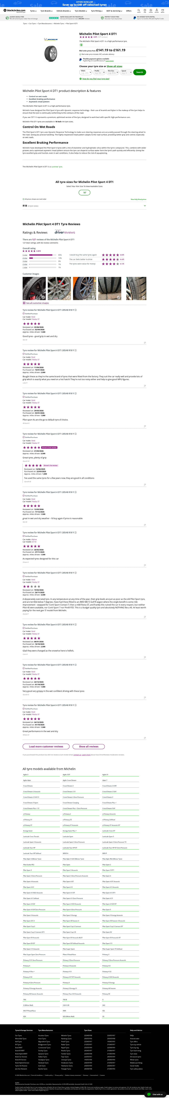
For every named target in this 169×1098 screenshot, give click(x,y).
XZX (24, 1016)
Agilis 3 (25, 775)
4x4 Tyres (18, 1042)
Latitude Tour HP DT (70, 848)
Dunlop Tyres (43, 1051)
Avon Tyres (42, 1039)
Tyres (32, 11)
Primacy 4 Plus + (29, 971)
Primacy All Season (109, 988)
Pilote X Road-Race (69, 954)
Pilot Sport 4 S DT (69, 893)
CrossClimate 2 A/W (109, 786)
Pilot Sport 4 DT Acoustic (111, 881)
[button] (139, 11)
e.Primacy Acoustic (109, 814)
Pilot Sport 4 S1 (107, 898)
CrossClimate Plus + (109, 803)
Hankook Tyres (43, 1063)
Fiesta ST (35, 319)
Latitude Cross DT (108, 831)
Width (83, 71)
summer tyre (56, 166)
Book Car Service (21, 1057)
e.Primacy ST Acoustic (70, 825)
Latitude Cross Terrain (31, 836)
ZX (103, 1016)
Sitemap (85, 1075)
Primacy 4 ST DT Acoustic (72, 977)
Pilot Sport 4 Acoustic (30, 881)
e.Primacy (26, 814)
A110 (34, 542)
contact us (77, 755)
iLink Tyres (42, 1066)
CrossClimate (28, 786)
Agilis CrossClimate (69, 780)
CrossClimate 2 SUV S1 (31, 797)
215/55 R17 (88, 1045)
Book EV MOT (19, 1051)
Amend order (134, 1039)
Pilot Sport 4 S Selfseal (31, 898)
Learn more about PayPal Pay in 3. (38, 1090)
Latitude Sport (68, 836)
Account (157, 12)
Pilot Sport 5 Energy (70, 915)
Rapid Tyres (65, 1048)
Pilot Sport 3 (27, 870)
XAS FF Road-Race (29, 1011)
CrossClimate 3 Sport (30, 803)
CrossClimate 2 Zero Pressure (73, 797)
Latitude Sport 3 (108, 836)
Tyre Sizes (88, 1030)
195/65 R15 (111, 1042)
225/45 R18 (88, 1054)
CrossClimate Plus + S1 (31, 808)
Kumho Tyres (42, 1069)
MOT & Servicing (113, 11)
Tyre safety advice (136, 1069)
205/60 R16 (111, 1060)
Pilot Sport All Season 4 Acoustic (113, 921)
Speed (124, 71)
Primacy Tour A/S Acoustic (72, 994)
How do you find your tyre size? (95, 79)
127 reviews (102, 37)
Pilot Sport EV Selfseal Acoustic (73, 943)
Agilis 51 (105, 775)
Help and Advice (136, 1030)
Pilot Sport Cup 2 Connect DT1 (34, 932)
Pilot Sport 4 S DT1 (108, 893)
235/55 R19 (88, 1066)
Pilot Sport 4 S (68, 887)
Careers (102, 1075)
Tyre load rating (135, 1051)
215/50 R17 (111, 1063)
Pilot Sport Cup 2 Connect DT (112, 926)
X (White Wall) (28, 1005)
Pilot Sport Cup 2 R (69, 932)
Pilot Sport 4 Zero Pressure (72, 910)
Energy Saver (28, 831)
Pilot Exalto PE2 (28, 865)
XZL (103, 1011)
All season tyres (135, 1057)
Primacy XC (106, 994)
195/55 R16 (88, 1060)
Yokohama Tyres (67, 1066)
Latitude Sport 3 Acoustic (32, 842)
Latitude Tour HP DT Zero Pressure (114, 848)
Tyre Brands (46, 11)
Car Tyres (32, 23)
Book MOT (18, 1048)
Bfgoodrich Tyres (44, 1042)
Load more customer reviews (46, 746)
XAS (103, 1005)
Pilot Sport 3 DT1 (108, 870)
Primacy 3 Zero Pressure (71, 960)
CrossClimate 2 (68, 786)
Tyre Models (80, 11)
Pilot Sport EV (107, 932)
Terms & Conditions (37, 1075)
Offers (128, 11)
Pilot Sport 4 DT (68, 881)
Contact (151, 12)
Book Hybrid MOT (21, 1054)
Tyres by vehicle (135, 1045)
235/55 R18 (111, 1039)
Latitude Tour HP (29, 848)
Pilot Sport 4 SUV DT (109, 904)
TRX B (65, 1000)
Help (145, 12)
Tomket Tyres (66, 1054)
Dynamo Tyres (43, 1054)
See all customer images (37, 303)
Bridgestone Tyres (44, 1045)
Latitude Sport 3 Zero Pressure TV (114, 842)
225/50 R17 (88, 1057)
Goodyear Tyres (43, 1060)
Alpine (34, 539)
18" (84, 192)
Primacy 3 (105, 954)
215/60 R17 (111, 1051)
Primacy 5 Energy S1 (70, 988)
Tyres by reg (134, 1048)
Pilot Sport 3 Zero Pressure (32, 876)
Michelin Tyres (59, 23)
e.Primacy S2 (67, 820)
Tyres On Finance (21, 1066)
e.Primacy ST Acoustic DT (111, 825)
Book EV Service (20, 1060)
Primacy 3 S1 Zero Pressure (32, 960)
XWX (64, 1011)
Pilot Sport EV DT (29, 943)
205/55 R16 (88, 1039)
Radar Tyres (65, 1045)
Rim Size (111, 71)
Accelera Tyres (43, 1035)
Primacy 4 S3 (27, 977)
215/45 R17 (111, 1045)
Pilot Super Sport (69, 949)
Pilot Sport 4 (106, 876)
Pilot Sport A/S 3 (29, 921)
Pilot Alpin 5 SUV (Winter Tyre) (73, 859)
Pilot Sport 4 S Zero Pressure (73, 898)
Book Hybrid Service (22, 1063)
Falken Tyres (42, 1057)
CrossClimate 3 (107, 797)
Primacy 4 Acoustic (69, 966)
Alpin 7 (104, 780)
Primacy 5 (66, 983)
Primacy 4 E (106, 966)
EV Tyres (18, 1045)
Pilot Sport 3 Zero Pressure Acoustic (75, 876)
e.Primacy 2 (67, 814)
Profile (97, 71)
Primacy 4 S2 (106, 971)
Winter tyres (134, 1060)
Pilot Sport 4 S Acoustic (110, 887)
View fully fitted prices (138, 199)
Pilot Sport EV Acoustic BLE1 (73, 938)
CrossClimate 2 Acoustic (31, 791)
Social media (134, 1066)
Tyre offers (134, 1042)
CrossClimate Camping (71, 803)
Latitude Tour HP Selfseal (32, 853)
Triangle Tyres (66, 1069)
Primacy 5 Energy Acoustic (32, 988)
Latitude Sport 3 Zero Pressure (74, 842)
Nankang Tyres (66, 1039)
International (94, 1075)
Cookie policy (49, 1075)
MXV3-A (65, 853)
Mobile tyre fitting (136, 1063)
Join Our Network (21, 1069)
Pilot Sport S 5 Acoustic (31, 949)
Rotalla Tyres (65, 1051)
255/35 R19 (88, 1048)
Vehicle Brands (63, 11)
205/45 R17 (88, 1051)
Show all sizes (114, 66)
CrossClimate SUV (108, 808)
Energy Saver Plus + (70, 831)
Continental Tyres (44, 1048)
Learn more (110, 61)
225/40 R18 (88, 1035)
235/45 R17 (111, 1066)
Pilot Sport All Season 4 (71, 921)
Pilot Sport (66, 865)
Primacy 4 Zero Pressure (31, 983)
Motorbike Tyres (20, 1039)
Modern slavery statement (73, 1075)
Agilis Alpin (27, 780)
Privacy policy (59, 1075)
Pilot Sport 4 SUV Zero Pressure (34, 910)
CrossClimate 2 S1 (69, 791)
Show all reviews (88, 746)
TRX (24, 1000)
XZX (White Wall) (68, 1016)
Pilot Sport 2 (106, 865)
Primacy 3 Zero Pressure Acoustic (114, 960)
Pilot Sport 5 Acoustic (30, 915)
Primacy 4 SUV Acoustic (110, 977)
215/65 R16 (111, 1054)
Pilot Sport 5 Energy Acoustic (112, 915)
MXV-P (104, 853)
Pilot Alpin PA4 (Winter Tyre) (112, 859)
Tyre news (133, 1054)
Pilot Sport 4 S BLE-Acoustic (33, 893)
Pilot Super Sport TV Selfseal (112, 949)
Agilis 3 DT (66, 775)
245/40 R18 (88, 1069)
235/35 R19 (88, 1063)
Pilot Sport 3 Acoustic (70, 870)
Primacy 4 (26, 966)
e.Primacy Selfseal (108, 820)
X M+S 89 (66, 1005)
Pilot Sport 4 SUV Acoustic (72, 904)
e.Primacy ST (27, 825)
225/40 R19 (111, 1048)
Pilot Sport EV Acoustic (31, 938)
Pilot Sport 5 (106, 910)
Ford (33, 317)
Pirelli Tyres (65, 1042)
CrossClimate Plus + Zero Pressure (75, 808)
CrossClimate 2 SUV (109, 791)
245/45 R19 (111, 1057)
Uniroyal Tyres (66, 1060)
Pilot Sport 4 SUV (29, 904)
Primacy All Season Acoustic (33, 994)
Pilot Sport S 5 (107, 943)
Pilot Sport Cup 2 (29, 926)
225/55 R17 (111, 1035)
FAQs (132, 1035)
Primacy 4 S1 (67, 971)
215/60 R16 (111, 1069)
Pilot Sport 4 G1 (28, 887)
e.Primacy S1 (27, 820)
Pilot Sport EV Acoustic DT (111, 938)
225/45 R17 (88, 1042)
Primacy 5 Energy (108, 983)
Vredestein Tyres (67, 1063)
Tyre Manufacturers (45, 23)
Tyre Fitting (96, 11)
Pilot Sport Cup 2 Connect (72, 926)
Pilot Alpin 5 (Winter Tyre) (32, 859)
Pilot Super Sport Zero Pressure (34, 954)
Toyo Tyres (65, 1057)
